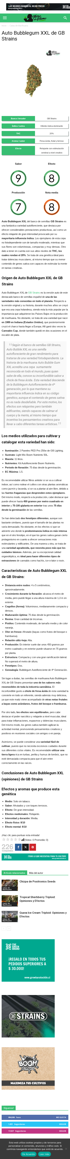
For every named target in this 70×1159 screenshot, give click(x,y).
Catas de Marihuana (19, 25)
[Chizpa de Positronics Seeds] (10, 885)
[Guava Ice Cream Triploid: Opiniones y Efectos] (10, 916)
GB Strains (34, 292)
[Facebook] (18, 847)
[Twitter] (25, 847)
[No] (66, 1148)
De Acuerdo (28, 1154)
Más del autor (36, 873)
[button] (65, 18)
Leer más (44, 1154)
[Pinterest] (32, 847)
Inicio (4, 25)
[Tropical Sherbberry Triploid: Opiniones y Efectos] (10, 901)
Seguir (62, 1124)
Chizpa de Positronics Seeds (38, 881)
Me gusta (61, 1117)
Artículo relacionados (14, 873)
